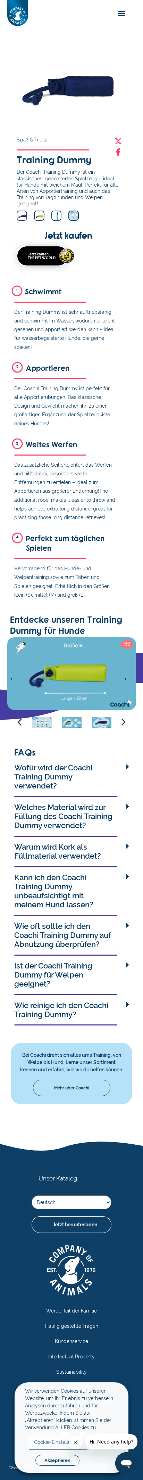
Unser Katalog (58, 1178)
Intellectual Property (71, 1356)
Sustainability (71, 1371)
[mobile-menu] (120, 13)
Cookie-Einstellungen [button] (58, 1442)
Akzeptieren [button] (57, 1460)
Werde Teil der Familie (71, 1310)
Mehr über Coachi (71, 1087)
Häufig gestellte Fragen (71, 1326)
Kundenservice (71, 1341)
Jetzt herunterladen (75, 1224)
